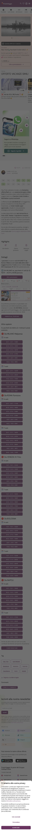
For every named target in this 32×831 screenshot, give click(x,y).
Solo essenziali (16, 817)
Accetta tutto (16, 827)
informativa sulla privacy (13, 801)
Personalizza (16, 822)
